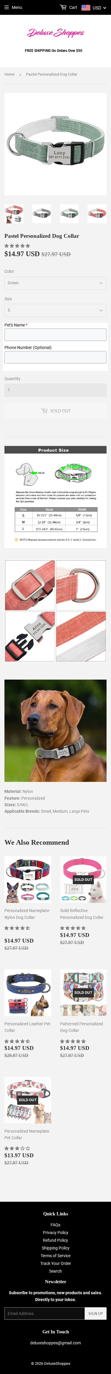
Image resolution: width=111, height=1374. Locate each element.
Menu (17, 7)
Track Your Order (55, 1263)
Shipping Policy (56, 1248)
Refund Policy (55, 1240)
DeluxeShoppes (57, 1363)
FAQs (55, 1224)
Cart (72, 7)
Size (8, 299)
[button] (17, 245)
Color (9, 271)
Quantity (12, 378)
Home (9, 74)
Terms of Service (55, 1255)
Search (55, 1271)
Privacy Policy (55, 1232)
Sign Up (96, 1313)
